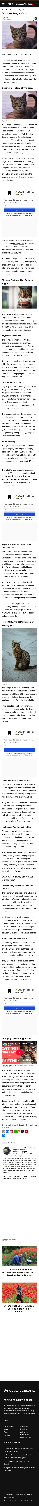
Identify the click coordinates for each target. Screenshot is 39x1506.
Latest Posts (11, 1143)
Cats (11, 10)
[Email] (34, 1147)
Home (3, 10)
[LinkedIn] (30, 1147)
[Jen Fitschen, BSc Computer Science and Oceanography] (7, 1154)
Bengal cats (19, 243)
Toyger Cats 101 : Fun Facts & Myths (12, 1065)
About (4, 1143)
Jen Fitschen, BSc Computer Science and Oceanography (28, 19)
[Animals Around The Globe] (20, 3)
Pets (7, 10)
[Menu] (3, 3)
